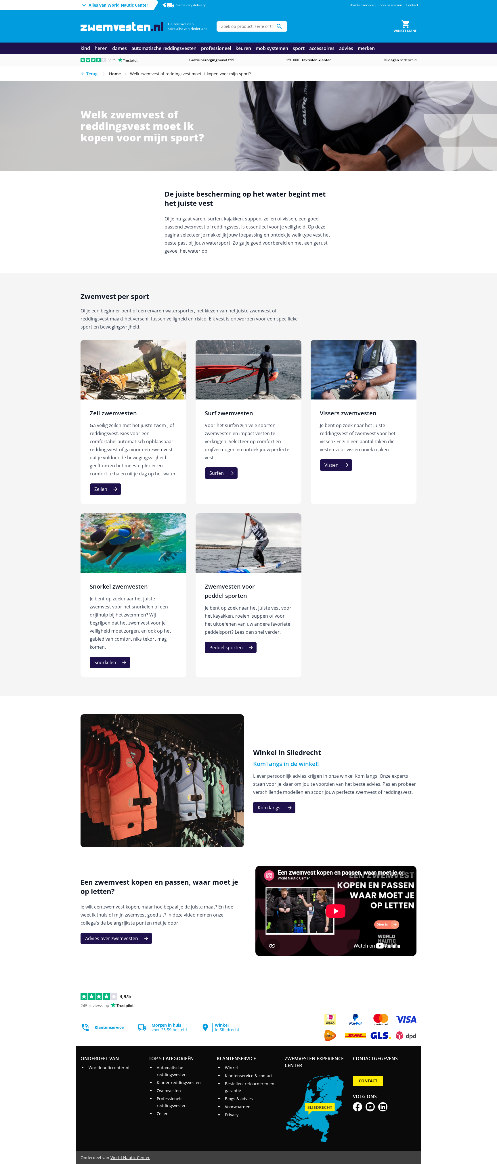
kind (85, 48)
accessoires (321, 48)
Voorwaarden (238, 1106)
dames (119, 48)
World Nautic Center (130, 1157)
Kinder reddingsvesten (179, 1082)
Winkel (231, 1067)
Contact (412, 5)
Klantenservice (362, 5)
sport (299, 48)
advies (346, 48)
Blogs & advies (239, 1098)
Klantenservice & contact (249, 1075)
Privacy (231, 1114)
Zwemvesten (169, 1090)
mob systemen (272, 48)
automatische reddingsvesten (163, 48)
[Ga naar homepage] (122, 26)
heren (101, 48)
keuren (243, 48)
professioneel (216, 48)
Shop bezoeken (390, 5)
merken (366, 48)
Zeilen (163, 1113)
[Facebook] (357, 1106)
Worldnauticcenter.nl (109, 1067)
